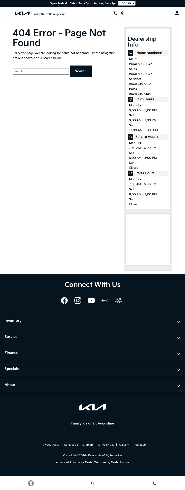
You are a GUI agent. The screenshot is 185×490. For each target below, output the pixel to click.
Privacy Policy (51, 445)
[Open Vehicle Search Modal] (92, 483)
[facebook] (64, 300)
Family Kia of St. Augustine (105, 455)
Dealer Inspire (120, 462)
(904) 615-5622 (140, 84)
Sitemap (87, 445)
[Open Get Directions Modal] (123, 13)
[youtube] (91, 300)
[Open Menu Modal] (5, 13)
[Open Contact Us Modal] (116, 13)
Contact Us (71, 445)
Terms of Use (105, 445)
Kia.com (124, 445)
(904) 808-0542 (140, 64)
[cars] (105, 300)
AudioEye (140, 445)
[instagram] (77, 300)
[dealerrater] (118, 300)
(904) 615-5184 (140, 94)
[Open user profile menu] (179, 13)
